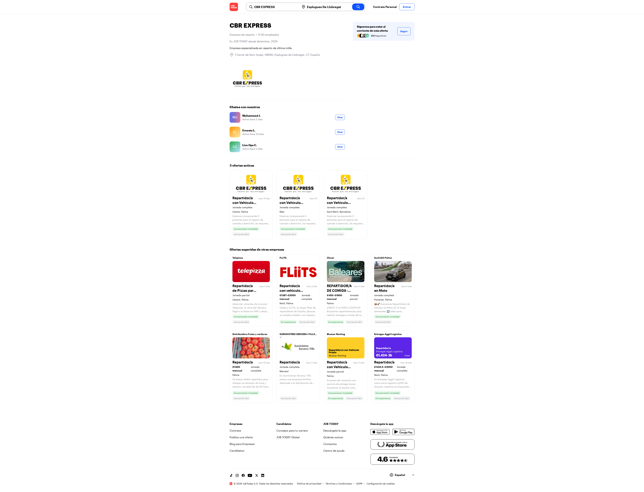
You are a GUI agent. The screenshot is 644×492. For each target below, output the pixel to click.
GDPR (359, 483)
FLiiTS (283, 257)
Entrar (407, 6)
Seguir (404, 31)
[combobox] (276, 7)
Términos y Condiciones (339, 483)
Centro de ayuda (333, 450)
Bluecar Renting (336, 334)
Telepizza (237, 257)
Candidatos (237, 450)
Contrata (235, 430)
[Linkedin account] (262, 475)
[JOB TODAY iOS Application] (380, 432)
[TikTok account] (231, 475)
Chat (340, 117)
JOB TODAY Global (288, 437)
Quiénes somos (333, 437)
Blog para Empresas (242, 443)
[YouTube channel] (250, 475)
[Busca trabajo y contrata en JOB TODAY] (234, 7)
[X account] (256, 475)
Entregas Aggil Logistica (388, 334)
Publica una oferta (241, 437)
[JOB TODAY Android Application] (403, 432)
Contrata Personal (385, 6)
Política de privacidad (309, 483)
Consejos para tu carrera (292, 430)
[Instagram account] (237, 475)
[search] (358, 7)
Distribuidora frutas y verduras (249, 334)
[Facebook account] (243, 475)
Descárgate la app (334, 430)
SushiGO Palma (383, 257)
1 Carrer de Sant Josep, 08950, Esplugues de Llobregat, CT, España (277, 54)
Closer (330, 257)
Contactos (330, 443)
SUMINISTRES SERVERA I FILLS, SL (298, 335)
